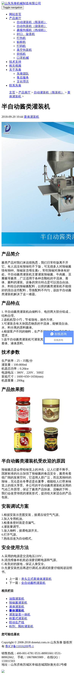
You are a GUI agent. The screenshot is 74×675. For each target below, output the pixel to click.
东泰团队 (23, 73)
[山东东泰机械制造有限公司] (21, 3)
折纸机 (21, 53)
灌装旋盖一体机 (19, 614)
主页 (12, 92)
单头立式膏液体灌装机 (36, 578)
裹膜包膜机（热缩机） (32, 30)
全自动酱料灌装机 (33, 582)
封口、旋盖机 (26, 34)
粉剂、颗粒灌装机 (21, 626)
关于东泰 (15, 69)
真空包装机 (24, 49)
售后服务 (23, 77)
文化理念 (23, 81)
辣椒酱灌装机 (18, 602)
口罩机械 (23, 57)
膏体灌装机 (31, 116)
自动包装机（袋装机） (32, 26)
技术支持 (15, 61)
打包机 (21, 38)
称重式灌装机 (18, 618)
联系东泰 (15, 85)
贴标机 (21, 42)
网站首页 (15, 14)
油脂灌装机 (16, 598)
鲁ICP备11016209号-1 (19, 646)
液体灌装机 (16, 606)
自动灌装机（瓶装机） (32, 22)
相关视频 (15, 65)
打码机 (21, 45)
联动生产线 (16, 622)
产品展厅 (15, 18)
